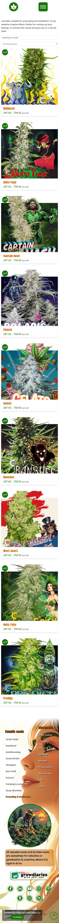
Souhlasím (17, 917)
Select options (30, 100)
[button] (13, 6)
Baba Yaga (9, 182)
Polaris (7, 329)
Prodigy (8, 698)
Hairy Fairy (9, 624)
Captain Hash (11, 256)
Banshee (8, 477)
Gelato (7, 403)
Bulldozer (9, 108)
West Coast (10, 551)
